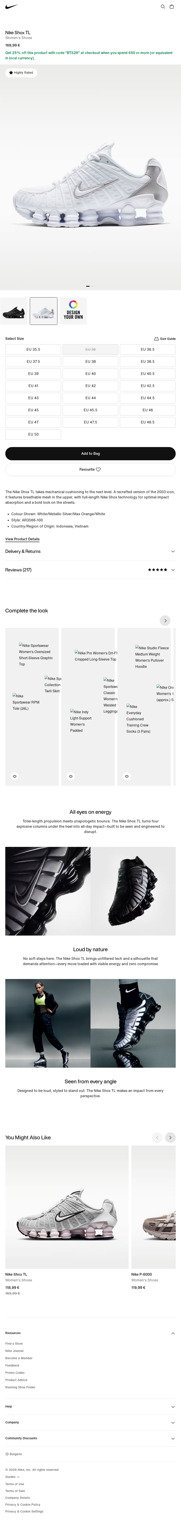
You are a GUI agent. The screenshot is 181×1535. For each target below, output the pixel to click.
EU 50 (33, 434)
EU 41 (33, 386)
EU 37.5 (33, 361)
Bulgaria (16, 1454)
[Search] (163, 7)
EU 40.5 (148, 374)
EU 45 (33, 410)
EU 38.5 (148, 361)
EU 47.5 (90, 422)
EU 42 (90, 386)
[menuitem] (13, 1477)
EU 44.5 (148, 398)
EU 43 (33, 398)
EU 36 (90, 349)
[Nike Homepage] (11, 6)
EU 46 (148, 410)
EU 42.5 (148, 386)
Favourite (87, 469)
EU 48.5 (148, 422)
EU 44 (90, 398)
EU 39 (33, 374)
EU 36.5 (148, 349)
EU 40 (90, 374)
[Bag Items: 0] (172, 7)
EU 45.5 (90, 410)
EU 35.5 (33, 349)
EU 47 (33, 422)
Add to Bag (90, 453)
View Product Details (22, 539)
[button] (12, 779)
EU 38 (90, 361)
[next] (165, 620)
